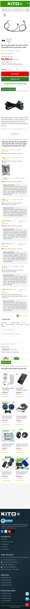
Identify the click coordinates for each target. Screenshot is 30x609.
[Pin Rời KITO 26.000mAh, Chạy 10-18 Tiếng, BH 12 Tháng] (22, 379)
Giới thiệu (4, 539)
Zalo (6, 531)
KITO (10, 62)
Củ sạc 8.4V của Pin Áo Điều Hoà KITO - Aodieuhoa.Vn (21, 418)
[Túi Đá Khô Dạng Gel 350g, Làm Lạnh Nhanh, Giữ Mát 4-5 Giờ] (8, 435)
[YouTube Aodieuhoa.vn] (9, 531)
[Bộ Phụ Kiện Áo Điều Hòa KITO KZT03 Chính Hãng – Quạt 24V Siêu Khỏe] (22, 463)
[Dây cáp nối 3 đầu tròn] (3, 40)
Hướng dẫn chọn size (6, 595)
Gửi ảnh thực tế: (5, 346)
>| (26, 315)
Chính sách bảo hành (6, 580)
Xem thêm (14, 134)
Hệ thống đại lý (5, 544)
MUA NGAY (15, 74)
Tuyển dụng (4, 546)
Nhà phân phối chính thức (7, 541)
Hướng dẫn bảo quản (6, 598)
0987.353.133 (14, 83)
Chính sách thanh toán (7, 585)
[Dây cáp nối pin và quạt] (9, 40)
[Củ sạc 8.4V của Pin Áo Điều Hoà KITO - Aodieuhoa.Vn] (22, 407)
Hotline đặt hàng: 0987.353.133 (10, 559)
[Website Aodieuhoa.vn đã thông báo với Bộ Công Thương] (7, 521)
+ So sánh (17, 50)
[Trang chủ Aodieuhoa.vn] (10, 514)
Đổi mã (16, 358)
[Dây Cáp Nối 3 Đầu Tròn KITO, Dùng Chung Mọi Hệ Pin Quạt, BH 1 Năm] (15, 25)
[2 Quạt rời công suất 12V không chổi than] (22, 435)
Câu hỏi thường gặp (6, 600)
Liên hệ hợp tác (5, 549)
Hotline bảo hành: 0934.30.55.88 (10, 562)
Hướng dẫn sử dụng (6, 593)
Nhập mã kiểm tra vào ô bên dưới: (10, 352)
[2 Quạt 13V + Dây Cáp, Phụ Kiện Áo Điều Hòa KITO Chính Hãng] (8, 407)
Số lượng (3, 69)
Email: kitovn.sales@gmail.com (9, 567)
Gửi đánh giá (6, 362)
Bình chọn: (4, 322)
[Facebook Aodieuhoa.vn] (2, 531)
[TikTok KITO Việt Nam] (13, 531)
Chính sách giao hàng (7, 582)
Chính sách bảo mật (6, 577)
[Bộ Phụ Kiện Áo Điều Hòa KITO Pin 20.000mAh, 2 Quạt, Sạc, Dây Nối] (8, 379)
